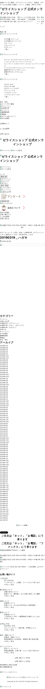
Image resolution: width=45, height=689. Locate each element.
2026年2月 (4, 352)
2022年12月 (4, 401)
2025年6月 (4, 366)
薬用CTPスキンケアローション (15, 70)
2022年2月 (4, 415)
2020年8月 (4, 446)
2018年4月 (4, 501)
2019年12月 (4, 460)
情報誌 (2, 338)
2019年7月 (4, 471)
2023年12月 (4, 385)
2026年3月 (4, 350)
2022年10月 (4, 405)
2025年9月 (4, 360)
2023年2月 (4, 397)
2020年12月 (4, 438)
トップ (2, 26)
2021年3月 (4, 434)
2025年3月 (4, 370)
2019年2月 (4, 481)
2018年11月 (4, 487)
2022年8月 (4, 409)
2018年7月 (4, 495)
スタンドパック (9, 45)
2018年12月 (4, 485)
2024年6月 (4, 380)
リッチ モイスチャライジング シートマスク (19, 68)
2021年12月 (4, 417)
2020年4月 (4, 452)
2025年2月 (4, 372)
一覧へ (6, 49)
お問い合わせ (4, 134)
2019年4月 (4, 477)
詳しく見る (10, 584)
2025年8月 (4, 362)
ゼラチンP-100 (9, 86)
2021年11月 (4, 419)
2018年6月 (4, 497)
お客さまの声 (4, 321)
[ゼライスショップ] (22, 13)
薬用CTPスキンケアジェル (13, 72)
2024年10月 (4, 376)
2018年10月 (4, 489)
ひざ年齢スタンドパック (12, 41)
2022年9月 (4, 407)
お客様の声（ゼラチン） (8, 327)
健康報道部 (4, 335)
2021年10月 (4, 421)
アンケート (4, 319)
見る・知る (4, 102)
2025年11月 (4, 358)
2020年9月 (4, 444)
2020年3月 (4, 454)
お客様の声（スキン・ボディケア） (12, 325)
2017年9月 (4, 516)
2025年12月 (4, 356)
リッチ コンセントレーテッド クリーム (18, 61)
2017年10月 (4, 514)
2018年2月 (4, 506)
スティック (8, 43)
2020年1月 (4, 458)
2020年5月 (4, 450)
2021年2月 (4, 436)
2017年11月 (4, 512)
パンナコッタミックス (12, 94)
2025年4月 (4, 368)
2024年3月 (4, 383)
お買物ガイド (4, 123)
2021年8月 (4, 426)
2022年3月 (4, 413)
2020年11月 (4, 440)
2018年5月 (4, 499)
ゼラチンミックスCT (11, 88)
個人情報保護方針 (6, 667)
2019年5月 (4, 475)
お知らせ (3, 329)
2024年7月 (4, 378)
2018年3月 (4, 504)
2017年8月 (4, 518)
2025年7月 (4, 364)
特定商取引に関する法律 (8, 665)
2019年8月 (4, 469)
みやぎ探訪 (4, 333)
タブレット (8, 47)
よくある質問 (4, 128)
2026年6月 (4, 348)
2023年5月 (4, 393)
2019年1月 (4, 483)
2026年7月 (4, 346)
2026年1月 (4, 354)
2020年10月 (4, 442)
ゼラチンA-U (8, 84)
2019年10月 (4, 465)
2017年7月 (4, 520)
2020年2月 (4, 456)
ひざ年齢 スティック (11, 39)
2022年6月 (4, 411)
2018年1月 (4, 508)
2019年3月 (4, 479)
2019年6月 (4, 473)
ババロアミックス (10, 92)
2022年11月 (4, 403)
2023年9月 (4, 387)
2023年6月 (4, 391)
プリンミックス (9, 90)
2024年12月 (4, 374)
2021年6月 (4, 430)
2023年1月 (4, 399)
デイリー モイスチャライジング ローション (19, 60)
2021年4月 (4, 432)
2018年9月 (4, 491)
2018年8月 (4, 493)
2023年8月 (4, 389)
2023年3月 (4, 395)
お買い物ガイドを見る (22, 658)
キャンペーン (4, 331)
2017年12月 (4, 510)
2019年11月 (4, 463)
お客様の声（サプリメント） (10, 323)
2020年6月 (4, 448)
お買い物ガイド (5, 214)
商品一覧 (3, 32)
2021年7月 (4, 428)
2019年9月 (4, 467)
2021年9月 (4, 424)
